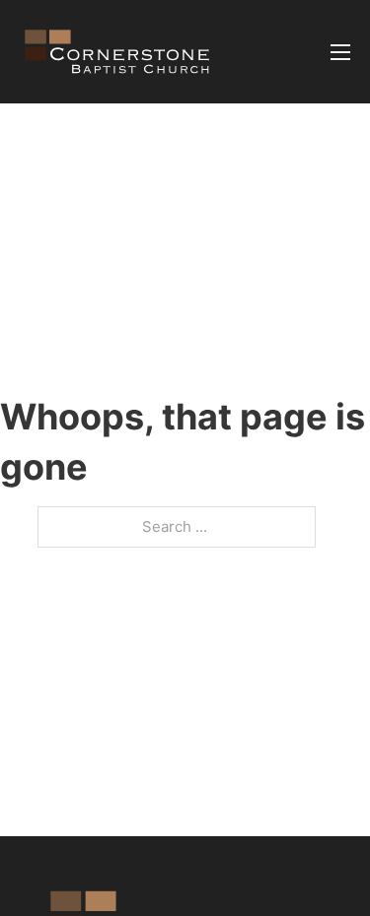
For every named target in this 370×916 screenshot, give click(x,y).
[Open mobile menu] (340, 52)
